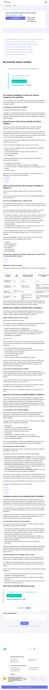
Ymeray (6, 182)
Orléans (6, 493)
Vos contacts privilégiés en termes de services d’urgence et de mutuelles (24, 39)
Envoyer (24, 623)
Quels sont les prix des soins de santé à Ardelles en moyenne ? (22, 44)
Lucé (5, 262)
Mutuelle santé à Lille (32, 660)
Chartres (6, 258)
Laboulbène (7, 489)
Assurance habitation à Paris (15, 670)
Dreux (5, 260)
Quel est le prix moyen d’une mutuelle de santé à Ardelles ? (21, 41)
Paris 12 (6, 487)
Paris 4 (6, 491)
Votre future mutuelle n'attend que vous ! (16, 54)
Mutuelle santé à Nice (14, 660)
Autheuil (6, 180)
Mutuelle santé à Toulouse (14, 662)
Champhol (7, 177)
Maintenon (7, 179)
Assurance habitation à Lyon (15, 667)
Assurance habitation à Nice (15, 669)
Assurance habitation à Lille (33, 669)
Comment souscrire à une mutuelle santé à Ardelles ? (20, 52)
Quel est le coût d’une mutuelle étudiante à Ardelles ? (19, 49)
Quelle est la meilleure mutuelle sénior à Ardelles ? (19, 47)
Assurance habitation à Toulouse (34, 667)
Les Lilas (6, 486)
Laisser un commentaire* (10, 613)
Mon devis (16, 18)
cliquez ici (38, 626)
